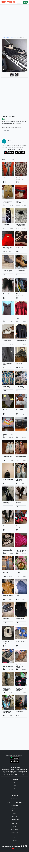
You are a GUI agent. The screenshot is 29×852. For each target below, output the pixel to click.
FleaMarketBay (14, 846)
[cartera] (21, 424)
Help (14, 826)
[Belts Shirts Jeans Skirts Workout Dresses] (21, 285)
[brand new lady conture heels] (21, 470)
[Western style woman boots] (8, 493)
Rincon (12, 127)
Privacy (14, 835)
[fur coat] (21, 563)
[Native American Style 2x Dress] (8, 702)
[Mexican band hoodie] (21, 331)
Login (14, 788)
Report (5, 133)
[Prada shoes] (8, 609)
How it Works (14, 829)
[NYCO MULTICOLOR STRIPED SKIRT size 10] (8, 424)
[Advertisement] (14, 20)
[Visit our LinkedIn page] (26, 846)
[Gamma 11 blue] (8, 285)
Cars (14, 813)
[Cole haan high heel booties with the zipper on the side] (8, 262)
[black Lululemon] (21, 609)
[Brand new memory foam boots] (8, 517)
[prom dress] (8, 563)
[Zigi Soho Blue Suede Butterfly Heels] (21, 633)
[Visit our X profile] (22, 846)
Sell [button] (26, 2)
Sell (14, 782)
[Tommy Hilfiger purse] (8, 470)
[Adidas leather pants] (8, 586)
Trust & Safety (14, 832)
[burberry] (21, 586)
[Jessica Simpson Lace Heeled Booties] (8, 656)
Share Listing (6, 130)
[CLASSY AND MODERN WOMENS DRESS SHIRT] (21, 540)
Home (3, 37)
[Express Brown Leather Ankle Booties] (21, 656)
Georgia (8, 127)
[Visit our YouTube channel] (19, 846)
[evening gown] (21, 702)
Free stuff (14, 816)
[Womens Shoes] (21, 238)
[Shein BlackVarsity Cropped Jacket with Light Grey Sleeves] (21, 215)
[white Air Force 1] (8, 331)
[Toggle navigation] (19, 2)
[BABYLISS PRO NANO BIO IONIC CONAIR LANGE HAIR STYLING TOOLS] (21, 378)
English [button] (15, 848)
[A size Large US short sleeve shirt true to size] (8, 378)
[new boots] (21, 493)
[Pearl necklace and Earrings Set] (8, 192)
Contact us (14, 840)
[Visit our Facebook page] (24, 846)
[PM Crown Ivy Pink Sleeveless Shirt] (8, 238)
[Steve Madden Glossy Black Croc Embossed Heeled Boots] (8, 679)
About (14, 785)
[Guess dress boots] (21, 262)
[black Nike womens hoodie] (8, 354)
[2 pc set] (8, 401)
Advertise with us (14, 798)
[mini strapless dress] (8, 308)
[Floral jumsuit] (8, 215)
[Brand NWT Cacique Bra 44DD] (21, 401)
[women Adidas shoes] (21, 447)
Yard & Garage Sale (14, 819)
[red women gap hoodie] (21, 308)
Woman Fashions (10, 37)
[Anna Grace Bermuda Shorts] (21, 169)
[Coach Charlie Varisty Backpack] (8, 633)
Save (5, 135)
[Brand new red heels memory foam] (21, 517)
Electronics (14, 811)
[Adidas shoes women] (8, 447)
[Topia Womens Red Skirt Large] (21, 192)
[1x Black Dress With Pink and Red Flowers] (21, 679)
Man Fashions (14, 808)
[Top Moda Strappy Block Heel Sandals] (8, 540)
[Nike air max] (21, 354)
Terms (14, 837)
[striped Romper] (8, 169)
